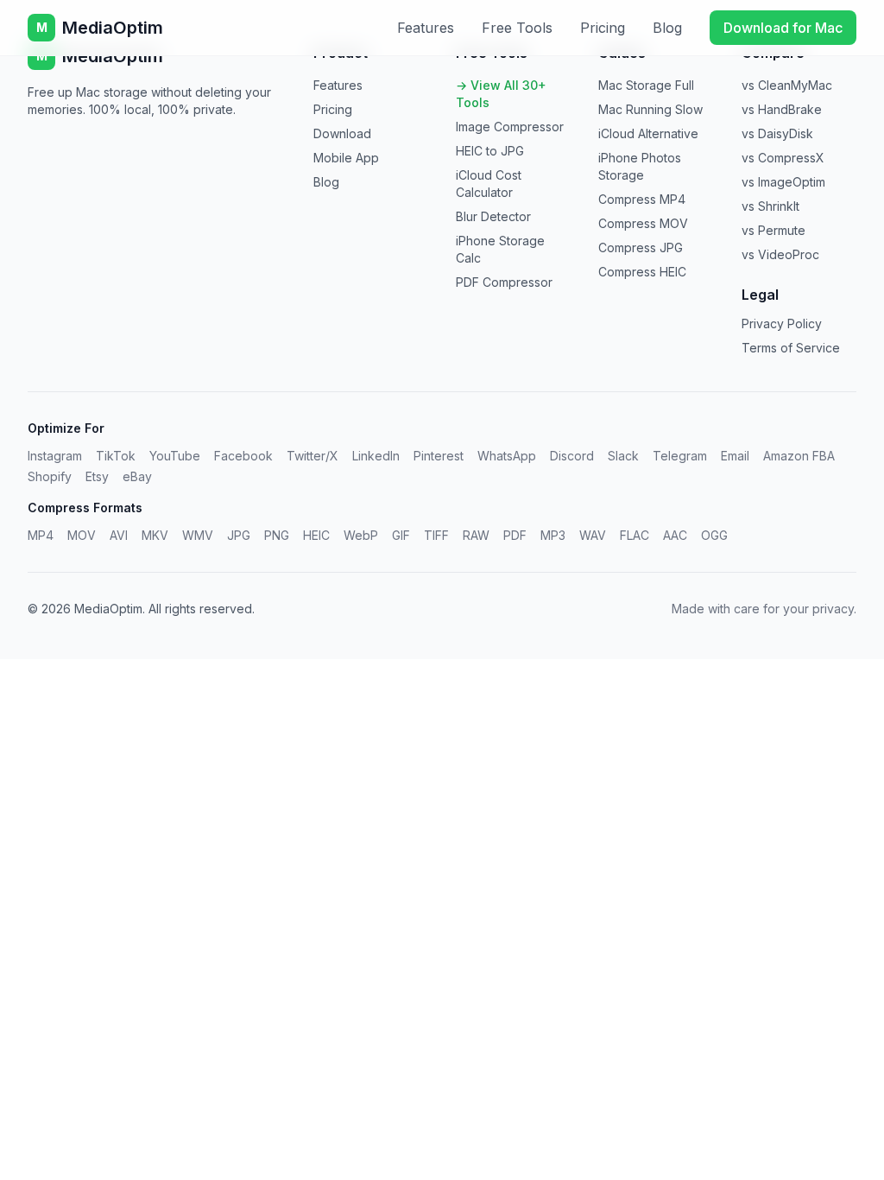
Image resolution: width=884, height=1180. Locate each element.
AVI (119, 535)
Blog (667, 27)
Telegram (680, 455)
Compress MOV (643, 223)
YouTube (174, 455)
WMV (197, 535)
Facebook (243, 455)
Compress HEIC (642, 271)
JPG (238, 535)
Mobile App (346, 157)
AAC (675, 535)
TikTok (116, 455)
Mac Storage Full (646, 85)
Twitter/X (312, 455)
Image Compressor (510, 126)
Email (735, 455)
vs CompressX (783, 157)
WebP (361, 535)
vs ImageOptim (783, 181)
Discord (572, 455)
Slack (623, 455)
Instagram (55, 455)
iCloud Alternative (648, 133)
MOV (81, 535)
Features (425, 27)
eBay (137, 476)
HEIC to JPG (490, 150)
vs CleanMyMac (787, 85)
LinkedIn (376, 455)
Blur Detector (493, 216)
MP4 (41, 535)
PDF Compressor (504, 282)
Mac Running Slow (650, 109)
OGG (714, 535)
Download (342, 133)
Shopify (50, 476)
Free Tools (517, 27)
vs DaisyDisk (777, 133)
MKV (155, 535)
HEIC (316, 535)
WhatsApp (506, 455)
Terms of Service (791, 347)
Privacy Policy (782, 323)
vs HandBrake (782, 109)
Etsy (97, 476)
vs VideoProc (780, 254)
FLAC (634, 535)
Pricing (602, 27)
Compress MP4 (641, 199)
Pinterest (439, 455)
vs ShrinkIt (770, 206)
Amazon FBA (799, 455)
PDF (515, 535)
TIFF (436, 535)
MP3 (552, 535)
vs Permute (773, 230)
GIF (401, 535)
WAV (592, 535)
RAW (476, 535)
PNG (276, 535)
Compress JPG (640, 247)
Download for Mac (783, 27)
